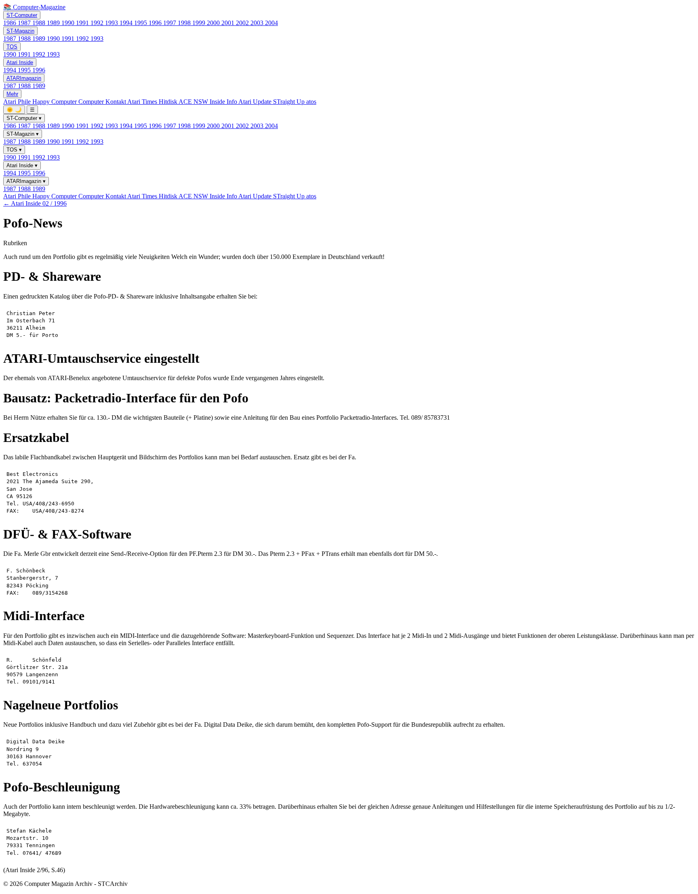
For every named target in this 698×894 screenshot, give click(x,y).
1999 (199, 22)
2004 (271, 22)
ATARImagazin (23, 78)
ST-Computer (21, 15)
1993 (112, 22)
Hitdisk (169, 101)
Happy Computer (55, 101)
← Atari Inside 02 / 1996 (35, 203)
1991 (83, 22)
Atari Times (143, 101)
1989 (54, 22)
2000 (214, 22)
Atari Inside (19, 62)
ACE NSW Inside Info (208, 101)
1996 (156, 22)
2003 (257, 22)
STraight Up (289, 101)
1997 (170, 22)
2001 (228, 22)
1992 (97, 22)
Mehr (12, 94)
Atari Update (255, 101)
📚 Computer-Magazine (34, 7)
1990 (68, 22)
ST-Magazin (20, 31)
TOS (11, 47)
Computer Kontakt (102, 101)
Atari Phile (17, 101)
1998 (185, 22)
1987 (25, 22)
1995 (141, 22)
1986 (10, 22)
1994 (127, 22)
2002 (243, 22)
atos (311, 101)
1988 (39, 22)
